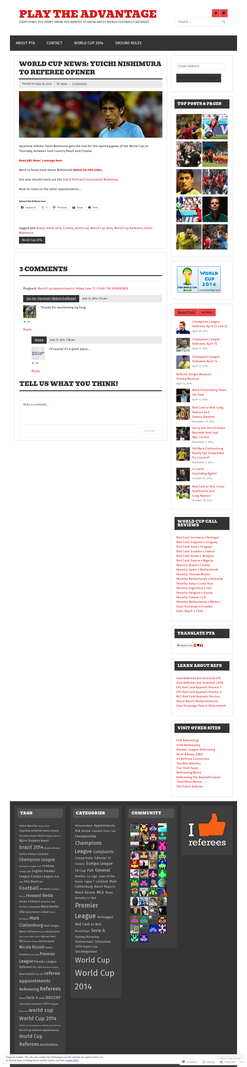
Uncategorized (86, 952)
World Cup (92, 960)
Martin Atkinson (28, 931)
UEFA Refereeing (188, 745)
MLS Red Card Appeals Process (198, 696)
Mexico (41, 931)
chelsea (48, 866)
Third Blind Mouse (189, 781)
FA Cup (80, 870)
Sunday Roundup (87, 937)
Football (29, 888)
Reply (27, 329)
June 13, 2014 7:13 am (94, 298)
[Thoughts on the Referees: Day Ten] (189, 210)
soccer (53, 997)
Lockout (102, 881)
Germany (44, 888)
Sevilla (42, 998)
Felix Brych (31, 881)
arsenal (36, 830)
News (109, 892)
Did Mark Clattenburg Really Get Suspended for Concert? (208, 453)
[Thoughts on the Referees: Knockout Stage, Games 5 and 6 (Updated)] (189, 182)
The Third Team (187, 768)
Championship (85, 836)
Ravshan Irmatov (50, 967)
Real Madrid (27, 974)
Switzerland (25, 1004)
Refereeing (29, 989)
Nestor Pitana (31, 941)
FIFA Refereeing (187, 740)
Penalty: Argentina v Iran (194, 588)
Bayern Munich (38, 836)
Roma (22, 998)
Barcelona (24, 835)
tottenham (36, 1004)
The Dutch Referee (189, 786)
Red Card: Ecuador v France (195, 551)
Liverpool (34, 906)
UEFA (46, 1003)
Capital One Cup (104, 831)
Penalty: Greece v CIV (191, 597)
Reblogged (105, 917)
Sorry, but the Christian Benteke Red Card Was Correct (208, 432)
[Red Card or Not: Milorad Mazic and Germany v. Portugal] (215, 237)
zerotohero (49, 1044)
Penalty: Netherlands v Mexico (198, 602)
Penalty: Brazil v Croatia (193, 565)
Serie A (32, 997)
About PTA (25, 43)
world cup (82, 228)
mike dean (24, 936)
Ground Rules (128, 43)
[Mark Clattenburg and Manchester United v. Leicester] (215, 182)
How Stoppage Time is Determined (200, 705)
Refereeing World (188, 772)
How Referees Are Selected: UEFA (199, 682)
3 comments (79, 83)
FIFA (40, 882)
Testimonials (84, 941)
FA (55, 876)
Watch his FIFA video (87, 170)
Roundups (82, 931)
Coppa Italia (84, 858)
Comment (149, 430)
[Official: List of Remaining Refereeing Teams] (189, 237)
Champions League (37, 859)
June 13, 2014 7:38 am (62, 340)
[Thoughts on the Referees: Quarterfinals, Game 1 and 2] (215, 154)
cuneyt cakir (25, 871)
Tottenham (103, 941)
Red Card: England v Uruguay (196, 542)
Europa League (42, 876)
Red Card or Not (88, 924)
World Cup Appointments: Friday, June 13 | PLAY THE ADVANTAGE (83, 288)
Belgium (49, 836)
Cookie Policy (72, 1060)
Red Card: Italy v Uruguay (194, 546)
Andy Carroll (44, 826)
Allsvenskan (84, 825)
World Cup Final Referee (30, 1025)
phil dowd (34, 954)
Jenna (63, 83)
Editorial (100, 858)
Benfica (57, 836)
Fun (90, 870)
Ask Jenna (83, 831)
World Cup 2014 (88, 43)
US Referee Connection (193, 759)
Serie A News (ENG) (189, 754)
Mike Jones (35, 936)
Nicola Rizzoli (31, 947)
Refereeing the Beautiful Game (198, 777)
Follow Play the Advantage (198, 78)
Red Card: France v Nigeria (194, 560)
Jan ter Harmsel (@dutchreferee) (51, 298)
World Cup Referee (52, 1025)
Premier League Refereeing (195, 749)
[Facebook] (224, 13)
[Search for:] (202, 21)
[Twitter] (216, 13)
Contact (54, 43)
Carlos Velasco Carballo (33, 854)
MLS (22, 941)
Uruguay (54, 1003)
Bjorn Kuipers (29, 841)
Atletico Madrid (51, 830)
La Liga (92, 876)
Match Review (85, 892)
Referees (50, 989)
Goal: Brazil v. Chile (189, 611)
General (102, 870)
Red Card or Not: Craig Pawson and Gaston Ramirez (207, 412)
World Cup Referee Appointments (39, 1030)
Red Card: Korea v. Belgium (195, 556)
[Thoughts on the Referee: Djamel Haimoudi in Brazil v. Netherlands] (189, 127)
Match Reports (104, 886)
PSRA (39, 967)
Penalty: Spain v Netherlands (197, 569)
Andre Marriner (28, 825)
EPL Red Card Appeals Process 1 (198, 687)
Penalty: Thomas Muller (193, 574)
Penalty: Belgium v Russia (194, 592)
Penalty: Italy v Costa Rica (194, 583)
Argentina (24, 830)
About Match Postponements (197, 701)
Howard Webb (39, 895)
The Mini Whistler (188, 763)
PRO (35, 967)
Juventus (45, 901)
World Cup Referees (128, 228)
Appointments (104, 826)
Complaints (103, 851)
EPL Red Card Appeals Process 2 (199, 692)
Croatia (68, 228)
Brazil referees (52, 848)
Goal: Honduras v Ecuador (194, 606)
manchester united (37, 912)
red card (39, 974)
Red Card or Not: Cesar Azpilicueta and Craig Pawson (208, 491)
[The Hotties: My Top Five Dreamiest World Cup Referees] (215, 210)
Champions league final (30, 866)
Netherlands (47, 941)
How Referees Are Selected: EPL (198, 678)
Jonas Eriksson (29, 901)
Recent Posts (186, 312)
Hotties (80, 876)
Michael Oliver (53, 931)
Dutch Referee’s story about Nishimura (90, 179)
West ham (23, 1011)
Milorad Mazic (48, 936)
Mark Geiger (51, 925)
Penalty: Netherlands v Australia (199, 579)
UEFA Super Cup (86, 946)
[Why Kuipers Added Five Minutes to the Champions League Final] (189, 154)
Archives (207, 312)
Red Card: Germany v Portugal (197, 537)
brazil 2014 (54, 228)
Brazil (41, 228)
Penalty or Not (85, 898)
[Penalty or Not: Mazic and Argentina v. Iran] (215, 127)
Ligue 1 (89, 881)
